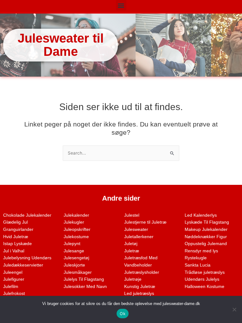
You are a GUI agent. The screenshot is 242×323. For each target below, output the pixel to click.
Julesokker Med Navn (85, 286)
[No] (234, 309)
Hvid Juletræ (15, 236)
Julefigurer (13, 279)
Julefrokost (14, 293)
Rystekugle (196, 257)
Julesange (74, 251)
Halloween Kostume (204, 286)
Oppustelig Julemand (206, 243)
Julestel (131, 215)
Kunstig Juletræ (139, 286)
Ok (122, 313)
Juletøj (130, 243)
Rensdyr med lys (201, 251)
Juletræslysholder (141, 272)
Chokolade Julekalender (27, 215)
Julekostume (76, 236)
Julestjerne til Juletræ (145, 222)
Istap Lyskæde (17, 243)
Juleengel (12, 272)
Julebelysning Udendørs (27, 257)
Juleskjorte (74, 265)
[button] (121, 5)
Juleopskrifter (77, 229)
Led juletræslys (139, 293)
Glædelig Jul (15, 222)
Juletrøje (132, 279)
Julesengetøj (76, 257)
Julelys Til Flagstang (84, 279)
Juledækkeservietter (23, 265)
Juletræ (131, 251)
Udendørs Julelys (202, 279)
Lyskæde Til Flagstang (207, 222)
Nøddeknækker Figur (206, 236)
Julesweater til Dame (61, 44)
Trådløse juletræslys (205, 272)
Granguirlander (18, 229)
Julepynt (72, 243)
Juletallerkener (138, 236)
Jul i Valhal (13, 251)
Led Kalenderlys (201, 215)
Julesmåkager (78, 272)
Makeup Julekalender (206, 229)
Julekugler (74, 222)
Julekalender (76, 215)
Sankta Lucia (197, 265)
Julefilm (10, 286)
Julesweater (136, 229)
